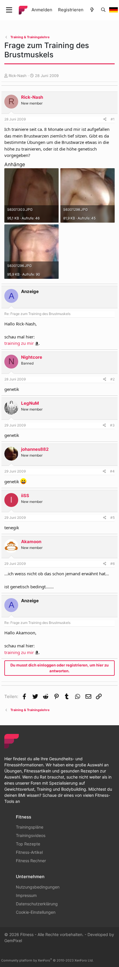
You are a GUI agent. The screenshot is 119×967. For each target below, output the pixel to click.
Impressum (26, 895)
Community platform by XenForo (47, 960)
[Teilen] (105, 119)
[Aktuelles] (92, 10)
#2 (112, 379)
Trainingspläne (29, 827)
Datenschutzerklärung (37, 903)
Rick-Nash (18, 75)
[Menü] (9, 10)
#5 (112, 517)
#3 (112, 425)
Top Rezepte (28, 843)
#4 (112, 471)
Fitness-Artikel (29, 852)
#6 (112, 563)
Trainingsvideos (30, 835)
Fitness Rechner (31, 860)
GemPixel (13, 940)
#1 (113, 119)
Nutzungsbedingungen (38, 886)
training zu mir (19, 343)
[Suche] (103, 10)
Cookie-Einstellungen (35, 912)
